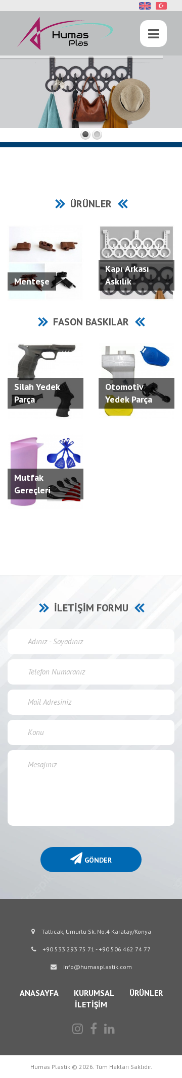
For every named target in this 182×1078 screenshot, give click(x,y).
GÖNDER (97, 860)
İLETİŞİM (91, 1004)
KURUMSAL (94, 993)
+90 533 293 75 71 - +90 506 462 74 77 (96, 949)
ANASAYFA (39, 993)
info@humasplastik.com (97, 967)
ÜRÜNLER (146, 993)
